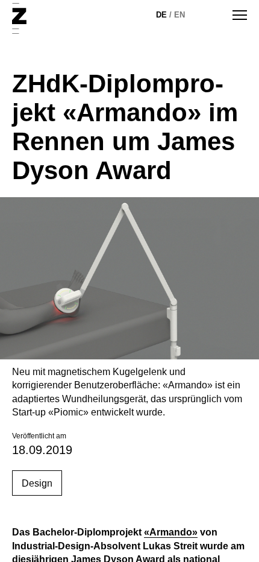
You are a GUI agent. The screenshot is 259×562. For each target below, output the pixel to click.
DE (161, 14)
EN (179, 14)
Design (37, 483)
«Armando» (171, 532)
